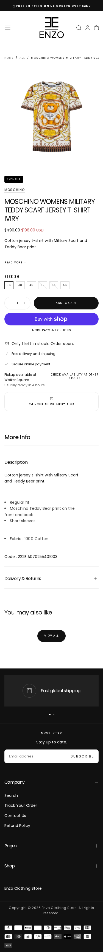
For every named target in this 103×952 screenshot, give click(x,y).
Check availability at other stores (75, 376)
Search (11, 795)
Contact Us (15, 815)
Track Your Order (20, 805)
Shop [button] (9, 866)
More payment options (51, 330)
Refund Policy (17, 825)
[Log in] (87, 27)
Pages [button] (10, 846)
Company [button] (14, 782)
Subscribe (82, 756)
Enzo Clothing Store (23, 888)
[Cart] (96, 27)
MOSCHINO (14, 190)
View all (51, 636)
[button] (7, 28)
